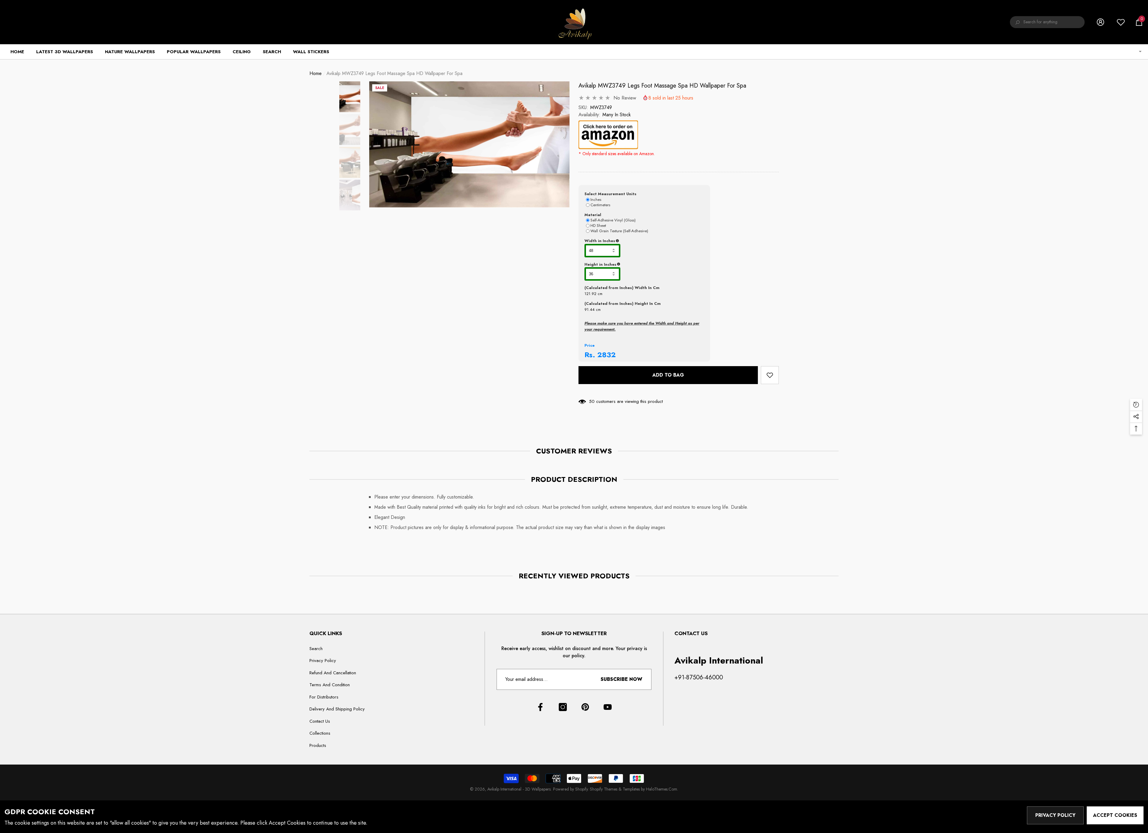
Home (315, 73)
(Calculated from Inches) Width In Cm (622, 288)
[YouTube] (607, 707)
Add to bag (669, 375)
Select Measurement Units (610, 194)
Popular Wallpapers (194, 51)
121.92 (590, 293)
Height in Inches (630, 265)
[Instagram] (562, 707)
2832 (606, 354)
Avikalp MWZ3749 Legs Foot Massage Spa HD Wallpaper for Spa (662, 85)
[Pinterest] (585, 707)
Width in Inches (629, 241)
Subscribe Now (621, 679)
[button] (1139, 22)
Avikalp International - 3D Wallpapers (519, 789)
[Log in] (1100, 22)
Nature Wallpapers (130, 51)
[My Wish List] (1120, 22)
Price (589, 345)
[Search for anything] (1047, 22)
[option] (469, 144)
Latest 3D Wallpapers (64, 51)
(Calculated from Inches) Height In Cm (622, 303)
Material (592, 215)
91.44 (589, 309)
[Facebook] (540, 707)
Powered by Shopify (570, 789)
